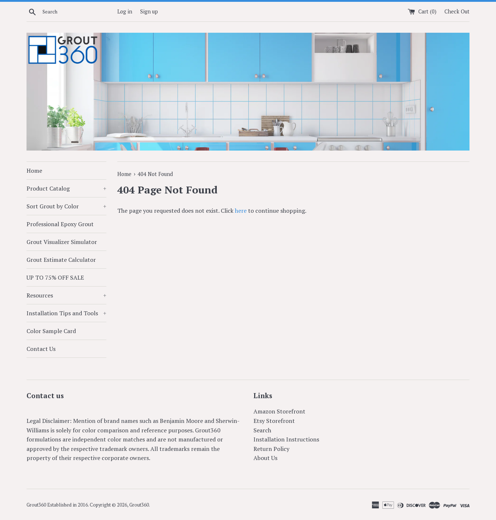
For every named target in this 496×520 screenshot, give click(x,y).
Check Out (456, 11)
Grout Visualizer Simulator (62, 242)
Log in (124, 11)
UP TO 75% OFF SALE (55, 277)
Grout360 (139, 505)
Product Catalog (66, 188)
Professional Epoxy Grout (60, 224)
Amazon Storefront (279, 411)
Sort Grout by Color (66, 206)
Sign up (149, 11)
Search (262, 430)
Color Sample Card (51, 331)
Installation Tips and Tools (66, 313)
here (241, 211)
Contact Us (41, 349)
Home (34, 171)
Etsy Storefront (274, 421)
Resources (66, 295)
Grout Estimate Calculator (61, 260)
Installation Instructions (286, 439)
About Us (265, 458)
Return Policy (271, 449)
